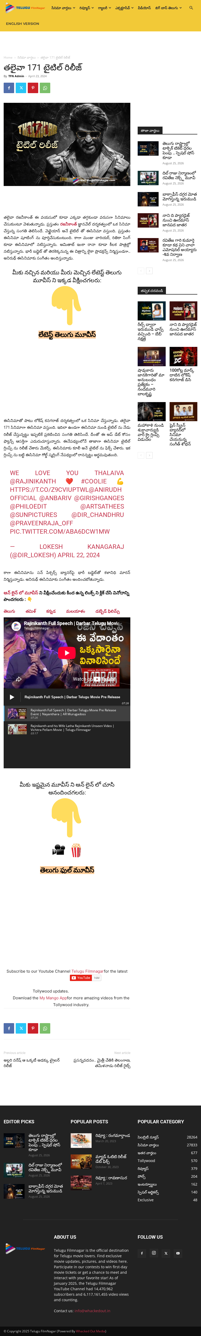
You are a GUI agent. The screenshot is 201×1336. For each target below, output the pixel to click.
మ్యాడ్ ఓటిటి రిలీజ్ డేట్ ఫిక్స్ (111, 1159)
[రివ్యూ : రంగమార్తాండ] (81, 1140)
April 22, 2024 (79, 555)
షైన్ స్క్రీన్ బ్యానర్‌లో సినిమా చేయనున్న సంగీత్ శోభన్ (180, 435)
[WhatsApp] (45, 88)
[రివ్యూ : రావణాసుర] (81, 1183)
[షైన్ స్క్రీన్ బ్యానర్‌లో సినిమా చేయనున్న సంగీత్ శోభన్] (184, 411)
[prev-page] (141, 271)
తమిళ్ (31, 611)
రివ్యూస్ (85, 8)
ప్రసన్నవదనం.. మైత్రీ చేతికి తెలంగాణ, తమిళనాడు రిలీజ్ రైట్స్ (102, 1063)
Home (8, 57)
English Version (22, 23)
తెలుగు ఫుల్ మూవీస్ (67, 870)
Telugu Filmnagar (87, 971)
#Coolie (94, 481)
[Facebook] (9, 88)
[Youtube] (178, 1253)
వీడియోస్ (144, 8)
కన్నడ (51, 611)
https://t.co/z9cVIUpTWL (49, 489)
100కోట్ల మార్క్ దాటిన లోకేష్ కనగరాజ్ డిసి (182, 375)
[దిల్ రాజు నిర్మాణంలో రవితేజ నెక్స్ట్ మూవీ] (148, 178)
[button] (191, 7)
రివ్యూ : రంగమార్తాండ (113, 1135)
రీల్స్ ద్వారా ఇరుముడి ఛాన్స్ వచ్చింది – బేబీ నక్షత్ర (151, 331)
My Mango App (53, 997)
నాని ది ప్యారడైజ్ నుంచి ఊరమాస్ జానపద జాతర (176, 220)
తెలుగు (9, 611)
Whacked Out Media (90, 1331)
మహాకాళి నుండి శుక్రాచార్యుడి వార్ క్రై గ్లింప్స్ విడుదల (151, 432)
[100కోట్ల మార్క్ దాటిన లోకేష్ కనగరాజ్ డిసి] (184, 356)
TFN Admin (16, 76)
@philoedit (28, 506)
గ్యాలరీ (102, 8)
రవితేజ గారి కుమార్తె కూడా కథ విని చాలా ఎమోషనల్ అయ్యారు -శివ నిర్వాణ (180, 247)
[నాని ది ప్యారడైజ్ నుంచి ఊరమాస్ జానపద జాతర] (148, 220)
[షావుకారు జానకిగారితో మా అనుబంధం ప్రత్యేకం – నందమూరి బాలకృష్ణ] (152, 356)
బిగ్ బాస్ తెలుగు (166, 8)
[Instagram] (154, 1253)
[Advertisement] (100, 43)
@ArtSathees (102, 506)
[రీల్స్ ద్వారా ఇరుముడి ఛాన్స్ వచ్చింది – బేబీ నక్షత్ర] (152, 310)
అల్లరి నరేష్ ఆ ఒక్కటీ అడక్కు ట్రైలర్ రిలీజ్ (32, 1063)
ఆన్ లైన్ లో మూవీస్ (21, 592)
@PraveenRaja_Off (41, 523)
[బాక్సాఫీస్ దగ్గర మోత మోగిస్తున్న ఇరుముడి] (148, 199)
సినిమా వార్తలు (61, 8)
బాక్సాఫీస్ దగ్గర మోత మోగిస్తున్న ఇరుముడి (180, 196)
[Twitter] (21, 88)
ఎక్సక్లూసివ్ (122, 8)
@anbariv (55, 498)
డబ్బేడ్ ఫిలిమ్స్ (108, 611)
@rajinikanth (33, 481)
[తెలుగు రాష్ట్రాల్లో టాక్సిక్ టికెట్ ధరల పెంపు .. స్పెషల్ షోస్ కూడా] (148, 148)
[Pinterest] (33, 88)
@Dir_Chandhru (97, 514)
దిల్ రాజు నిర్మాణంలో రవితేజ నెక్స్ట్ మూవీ (179, 175)
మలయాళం (75, 611)
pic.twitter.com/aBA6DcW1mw (60, 531)
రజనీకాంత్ (68, 224)
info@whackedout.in (92, 1310)
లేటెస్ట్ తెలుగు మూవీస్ (67, 335)
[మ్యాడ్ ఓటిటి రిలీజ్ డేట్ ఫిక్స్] (81, 1161)
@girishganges (99, 498)
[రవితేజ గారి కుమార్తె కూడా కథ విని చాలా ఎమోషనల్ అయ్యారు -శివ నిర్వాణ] (148, 245)
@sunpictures (33, 514)
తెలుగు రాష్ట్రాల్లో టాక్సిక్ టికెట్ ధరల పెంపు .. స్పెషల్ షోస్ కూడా (178, 150)
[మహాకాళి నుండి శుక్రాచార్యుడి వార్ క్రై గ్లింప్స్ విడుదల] (152, 411)
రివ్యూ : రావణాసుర (111, 1177)
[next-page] (149, 271)
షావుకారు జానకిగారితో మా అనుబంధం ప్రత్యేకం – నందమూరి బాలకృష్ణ (151, 382)
